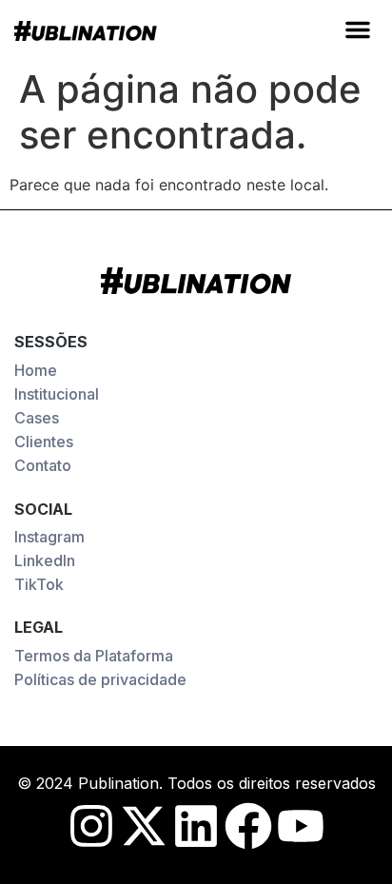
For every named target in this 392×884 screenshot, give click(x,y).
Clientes (43, 441)
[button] (358, 29)
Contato (42, 465)
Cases (36, 417)
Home (35, 370)
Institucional (56, 393)
